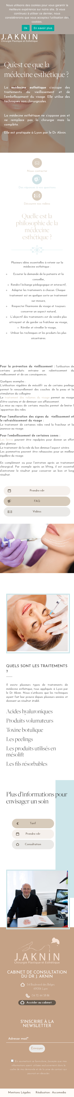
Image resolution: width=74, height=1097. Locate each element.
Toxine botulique (24, 730)
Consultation (33, 844)
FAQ (37, 501)
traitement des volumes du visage (27, 397)
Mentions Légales (19, 1092)
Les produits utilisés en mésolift (31, 751)
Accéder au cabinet (39, 1002)
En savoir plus (43, 28)
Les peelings (19, 739)
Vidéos (37, 511)
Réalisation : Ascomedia (51, 1092)
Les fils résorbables (26, 764)
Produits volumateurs (29, 720)
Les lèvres (6, 439)
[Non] (69, 17)
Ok (26, 28)
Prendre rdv (37, 490)
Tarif (33, 823)
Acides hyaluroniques (29, 711)
